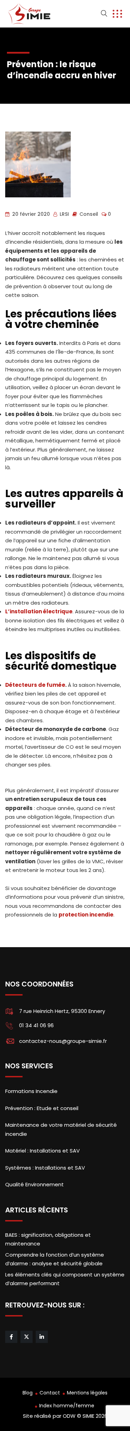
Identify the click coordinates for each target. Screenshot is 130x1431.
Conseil (88, 214)
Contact (50, 1392)
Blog (28, 1392)
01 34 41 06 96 (36, 1025)
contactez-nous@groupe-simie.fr (63, 1041)
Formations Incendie (31, 1091)
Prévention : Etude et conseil (41, 1108)
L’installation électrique (38, 611)
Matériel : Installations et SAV (42, 1150)
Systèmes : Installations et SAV (45, 1167)
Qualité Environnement (34, 1184)
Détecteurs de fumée (35, 685)
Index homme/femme (66, 1405)
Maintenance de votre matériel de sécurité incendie (61, 1129)
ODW (69, 1416)
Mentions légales (87, 1392)
